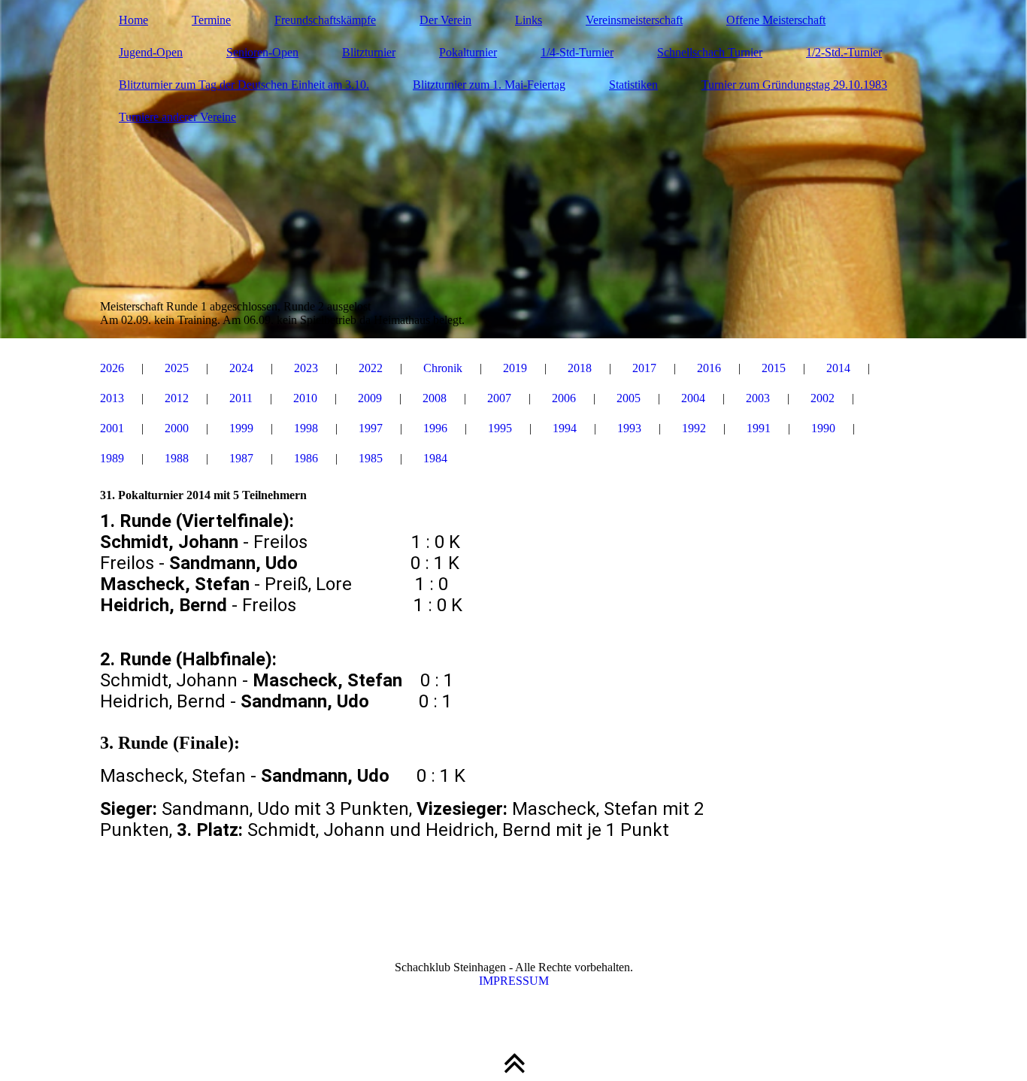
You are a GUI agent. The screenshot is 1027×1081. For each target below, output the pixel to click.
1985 (371, 458)
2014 (838, 368)
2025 (177, 368)
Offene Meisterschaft (776, 20)
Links (528, 20)
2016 (709, 368)
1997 (371, 428)
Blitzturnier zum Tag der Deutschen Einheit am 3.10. (244, 84)
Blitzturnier (368, 52)
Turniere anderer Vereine (177, 117)
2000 (177, 428)
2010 (305, 398)
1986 (306, 458)
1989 (112, 458)
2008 (435, 398)
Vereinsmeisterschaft (634, 20)
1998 (306, 428)
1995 (500, 428)
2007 (499, 398)
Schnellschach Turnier (709, 52)
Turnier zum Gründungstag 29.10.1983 (794, 84)
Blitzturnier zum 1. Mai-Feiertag (489, 84)
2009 (370, 398)
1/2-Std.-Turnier (844, 52)
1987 (241, 458)
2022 (371, 368)
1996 (435, 428)
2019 (515, 368)
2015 (774, 368)
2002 (822, 398)
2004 (693, 398)
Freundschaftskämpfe (325, 20)
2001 (112, 428)
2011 (241, 398)
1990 (823, 428)
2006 (564, 398)
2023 (306, 368)
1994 (565, 428)
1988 (177, 458)
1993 (629, 428)
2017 (644, 368)
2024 (241, 368)
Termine (211, 20)
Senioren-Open (262, 52)
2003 (758, 398)
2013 (112, 398)
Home (133, 20)
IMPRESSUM (514, 980)
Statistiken (633, 84)
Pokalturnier (468, 52)
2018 (580, 368)
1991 (759, 428)
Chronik (442, 368)
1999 (241, 428)
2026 (112, 368)
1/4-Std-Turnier (577, 52)
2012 (177, 398)
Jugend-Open (151, 52)
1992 (694, 428)
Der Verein (445, 20)
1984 (435, 458)
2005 (629, 398)
